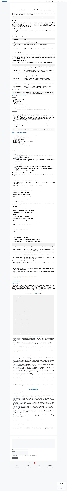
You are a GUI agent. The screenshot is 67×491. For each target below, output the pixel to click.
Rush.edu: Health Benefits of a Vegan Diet (19, 277)
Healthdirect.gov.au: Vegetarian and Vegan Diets (20, 280)
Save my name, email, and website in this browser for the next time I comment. (25, 455)
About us (58, 1)
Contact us (63, 1)
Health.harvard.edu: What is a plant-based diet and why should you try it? (24, 276)
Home (49, 1)
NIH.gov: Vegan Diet (16, 281)
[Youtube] (34, 463)
